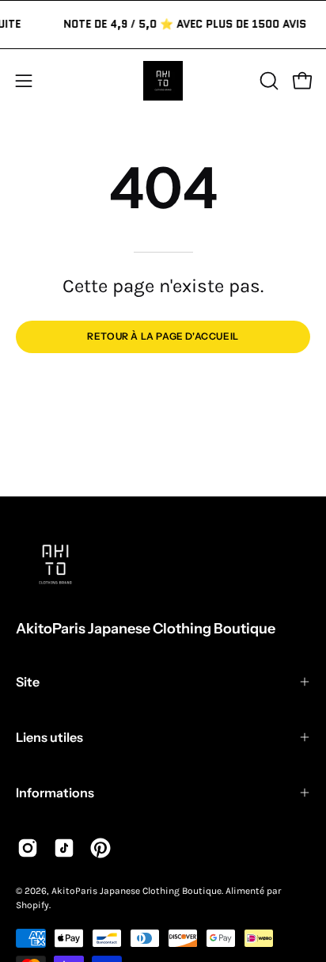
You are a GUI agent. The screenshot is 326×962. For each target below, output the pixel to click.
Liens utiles (49, 737)
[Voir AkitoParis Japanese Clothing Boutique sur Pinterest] (100, 848)
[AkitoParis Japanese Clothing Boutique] (163, 81)
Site (28, 682)
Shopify (32, 905)
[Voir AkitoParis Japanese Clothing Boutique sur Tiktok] (64, 848)
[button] (267, 81)
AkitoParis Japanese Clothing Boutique (145, 628)
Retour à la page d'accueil (163, 336)
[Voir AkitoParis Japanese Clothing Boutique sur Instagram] (28, 848)
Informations (55, 792)
